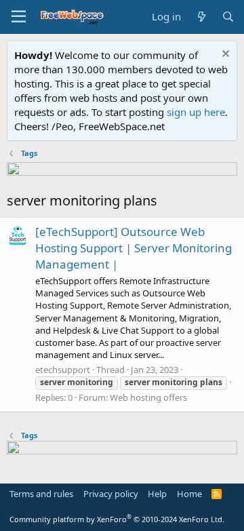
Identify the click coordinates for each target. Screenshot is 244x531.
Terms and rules (41, 494)
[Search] (228, 16)
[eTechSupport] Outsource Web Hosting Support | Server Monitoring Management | (133, 248)
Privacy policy (110, 494)
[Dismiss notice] (224, 55)
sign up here (196, 112)
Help (157, 494)
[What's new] (201, 16)
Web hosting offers (148, 397)
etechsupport (62, 369)
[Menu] (19, 17)
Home (189, 494)
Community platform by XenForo (116, 519)
